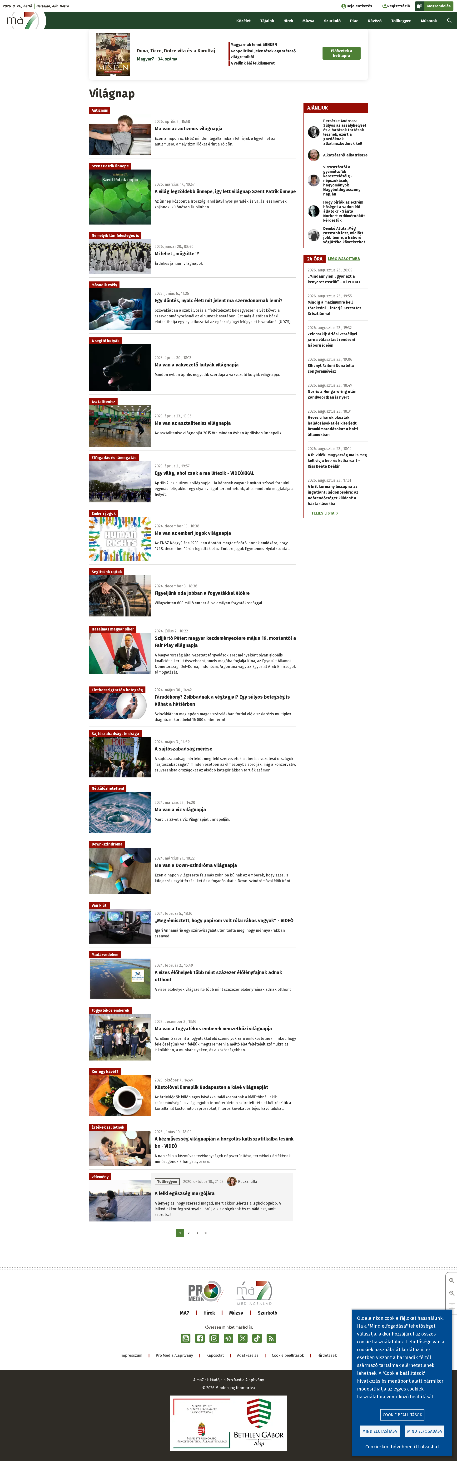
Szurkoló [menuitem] (332, 20)
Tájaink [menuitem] (267, 20)
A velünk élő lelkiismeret (253, 63)
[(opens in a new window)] (185, 1338)
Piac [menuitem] (354, 20)
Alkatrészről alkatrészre (345, 155)
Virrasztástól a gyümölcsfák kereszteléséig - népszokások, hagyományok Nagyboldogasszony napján (341, 180)
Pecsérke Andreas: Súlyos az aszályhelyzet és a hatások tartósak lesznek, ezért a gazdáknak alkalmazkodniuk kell (344, 132)
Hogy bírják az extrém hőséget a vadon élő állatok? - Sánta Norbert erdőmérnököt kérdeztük (344, 211)
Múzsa (236, 1313)
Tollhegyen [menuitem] (401, 20)
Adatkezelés (247, 1355)
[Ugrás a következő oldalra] (197, 1233)
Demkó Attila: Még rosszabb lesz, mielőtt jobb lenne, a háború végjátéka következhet (344, 235)
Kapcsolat (215, 1355)
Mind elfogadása (424, 1431)
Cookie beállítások (288, 1355)
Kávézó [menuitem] (375, 20)
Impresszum (131, 1355)
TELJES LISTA (322, 513)
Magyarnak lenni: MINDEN (254, 44)
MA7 (184, 1313)
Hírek (209, 1313)
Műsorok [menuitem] (429, 20)
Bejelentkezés (359, 6)
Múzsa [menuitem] (308, 20)
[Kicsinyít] (452, 1294)
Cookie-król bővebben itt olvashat (402, 1447)
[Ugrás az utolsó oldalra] (206, 1233)
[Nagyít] (452, 1281)
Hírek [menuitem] (288, 20)
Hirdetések (327, 1355)
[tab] (315, 259)
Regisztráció (398, 6)
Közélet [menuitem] (243, 20)
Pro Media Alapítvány (174, 1355)
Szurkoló (267, 1313)
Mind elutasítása (380, 1431)
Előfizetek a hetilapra (341, 53)
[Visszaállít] (452, 1306)
